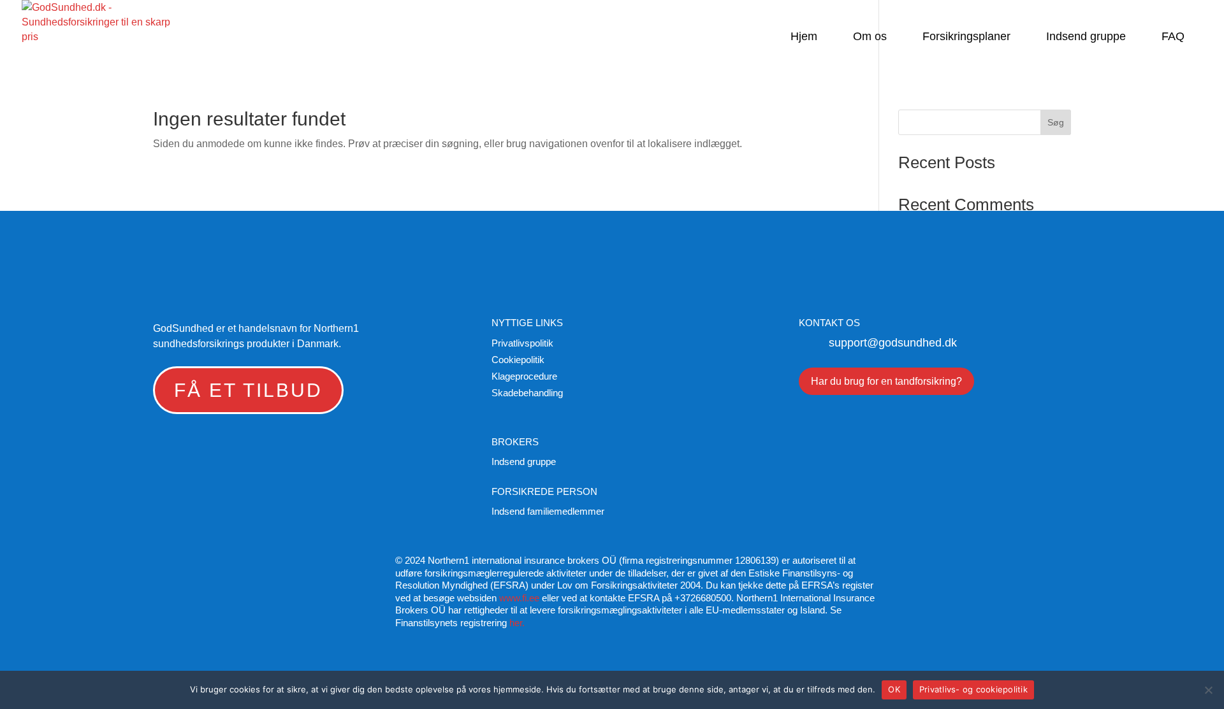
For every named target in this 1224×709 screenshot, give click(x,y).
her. (517, 622)
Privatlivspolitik (522, 343)
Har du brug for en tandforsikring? (886, 381)
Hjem (803, 37)
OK (894, 689)
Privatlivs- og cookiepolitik (973, 689)
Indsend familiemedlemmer (548, 511)
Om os (870, 37)
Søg (1055, 122)
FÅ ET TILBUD (248, 390)
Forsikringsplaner (966, 37)
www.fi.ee (519, 597)
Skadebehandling (527, 392)
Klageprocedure (524, 376)
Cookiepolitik (518, 359)
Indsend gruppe (1086, 37)
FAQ (1173, 37)
